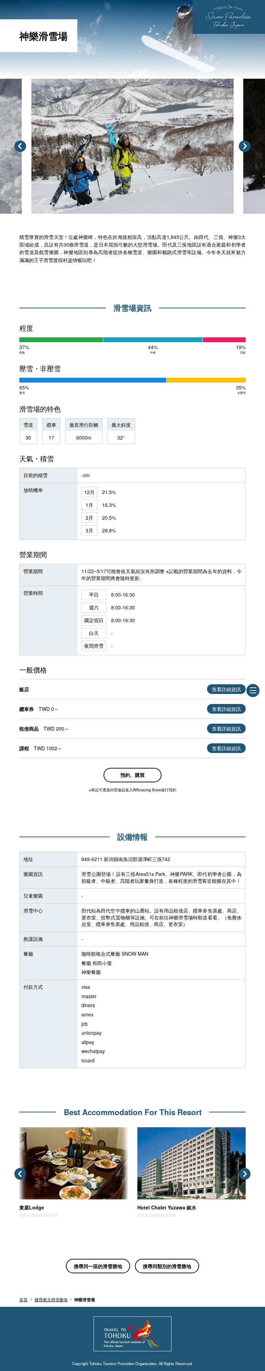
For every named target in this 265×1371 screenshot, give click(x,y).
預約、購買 (132, 774)
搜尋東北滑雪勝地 (51, 1299)
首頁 (23, 1299)
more (25, 1130)
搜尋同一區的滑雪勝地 (98, 1266)
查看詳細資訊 (226, 689)
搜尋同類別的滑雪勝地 (167, 1266)
